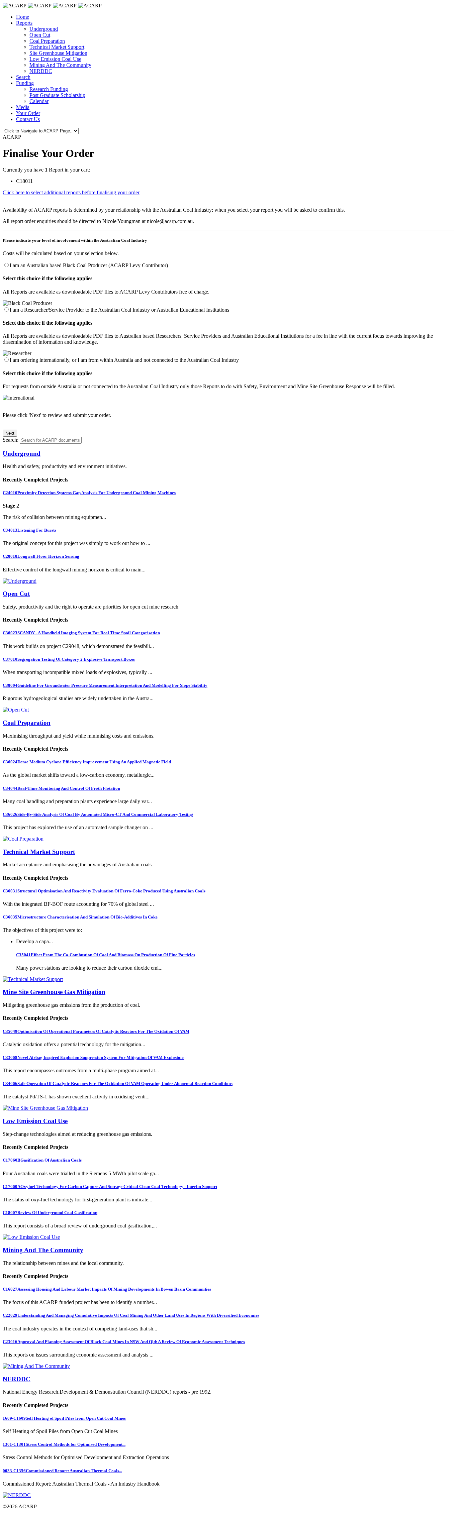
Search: (10, 440)
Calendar (39, 101)
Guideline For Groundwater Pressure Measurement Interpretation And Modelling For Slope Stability (105, 685)
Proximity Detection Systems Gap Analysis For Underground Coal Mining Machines (89, 492)
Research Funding (48, 89)
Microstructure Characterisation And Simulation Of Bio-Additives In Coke (80, 916)
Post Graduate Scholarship (57, 95)
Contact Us (28, 119)
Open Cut (39, 35)
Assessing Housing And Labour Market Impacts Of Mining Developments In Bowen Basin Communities (107, 1289)
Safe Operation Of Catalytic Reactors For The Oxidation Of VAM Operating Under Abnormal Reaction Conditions (118, 1083)
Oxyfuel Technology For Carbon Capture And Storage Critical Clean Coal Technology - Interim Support (110, 1186)
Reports (24, 23)
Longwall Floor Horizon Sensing (41, 556)
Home (22, 17)
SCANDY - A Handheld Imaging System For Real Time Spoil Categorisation (81, 632)
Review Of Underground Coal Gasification (50, 1212)
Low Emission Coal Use (55, 59)
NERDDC (40, 71)
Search (23, 77)
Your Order (28, 113)
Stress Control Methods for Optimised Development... (64, 1444)
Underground (43, 29)
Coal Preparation (47, 41)
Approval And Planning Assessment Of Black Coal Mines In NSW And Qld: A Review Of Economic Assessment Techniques (124, 1341)
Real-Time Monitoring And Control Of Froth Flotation (61, 788)
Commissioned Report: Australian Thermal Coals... (62, 1470)
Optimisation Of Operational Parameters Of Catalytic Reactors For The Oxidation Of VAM (96, 1031)
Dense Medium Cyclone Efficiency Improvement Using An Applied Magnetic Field (87, 761)
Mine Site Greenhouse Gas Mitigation (54, 991)
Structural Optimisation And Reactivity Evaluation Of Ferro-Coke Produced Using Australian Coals (104, 890)
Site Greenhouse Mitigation (58, 53)
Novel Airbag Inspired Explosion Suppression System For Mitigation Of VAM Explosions (93, 1057)
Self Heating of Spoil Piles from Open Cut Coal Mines (64, 1418)
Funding (25, 83)
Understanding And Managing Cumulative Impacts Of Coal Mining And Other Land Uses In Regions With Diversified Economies (131, 1315)
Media (22, 107)
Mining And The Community (60, 65)
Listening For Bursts (29, 530)
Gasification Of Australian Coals (42, 1160)
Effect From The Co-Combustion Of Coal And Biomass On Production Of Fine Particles (105, 954)
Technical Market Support (56, 47)
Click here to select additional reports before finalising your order (71, 192)
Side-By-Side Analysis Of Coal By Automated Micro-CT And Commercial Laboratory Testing (98, 814)
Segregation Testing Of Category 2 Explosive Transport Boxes (69, 659)
